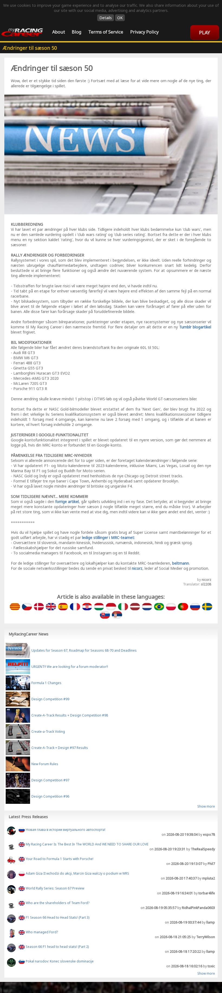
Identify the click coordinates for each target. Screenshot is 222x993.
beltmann (180, 563)
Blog (76, 32)
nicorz (137, 568)
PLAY (204, 32)
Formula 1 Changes (46, 683)
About (58, 32)
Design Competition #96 (50, 796)
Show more (206, 806)
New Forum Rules (44, 764)
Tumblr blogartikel (195, 326)
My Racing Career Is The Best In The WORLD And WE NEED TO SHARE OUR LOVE (86, 844)
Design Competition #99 (50, 699)
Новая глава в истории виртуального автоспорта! (65, 829)
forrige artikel (67, 501)
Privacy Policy (144, 32)
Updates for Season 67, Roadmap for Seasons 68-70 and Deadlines (84, 650)
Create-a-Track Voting (48, 731)
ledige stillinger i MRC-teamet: (108, 537)
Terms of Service (105, 32)
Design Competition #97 (50, 780)
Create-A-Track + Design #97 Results (59, 747)
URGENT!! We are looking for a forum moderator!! (69, 666)
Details (105, 17)
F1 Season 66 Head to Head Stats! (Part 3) (57, 917)
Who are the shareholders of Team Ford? (57, 903)
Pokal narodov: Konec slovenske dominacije (59, 961)
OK (120, 17)
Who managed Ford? (41, 932)
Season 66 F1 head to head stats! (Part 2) (57, 946)
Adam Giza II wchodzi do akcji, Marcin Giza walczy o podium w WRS (77, 873)
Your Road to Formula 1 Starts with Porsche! (59, 859)
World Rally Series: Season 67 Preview (54, 888)
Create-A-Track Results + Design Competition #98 (69, 715)
